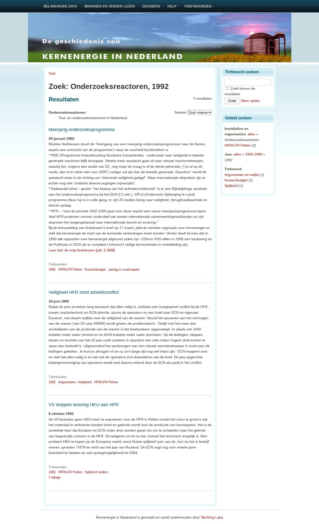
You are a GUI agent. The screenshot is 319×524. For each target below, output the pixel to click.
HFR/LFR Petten (70, 269)
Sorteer (180, 112)
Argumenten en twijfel (242, 175)
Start (52, 73)
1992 (52, 269)
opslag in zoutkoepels (124, 269)
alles (251, 134)
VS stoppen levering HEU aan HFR (84, 404)
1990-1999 (253, 154)
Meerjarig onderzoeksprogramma (82, 129)
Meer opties (250, 101)
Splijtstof (231, 186)
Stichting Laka (212, 517)
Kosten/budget (95, 269)
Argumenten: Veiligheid (74, 382)
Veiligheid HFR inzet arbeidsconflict (84, 292)
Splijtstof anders (96, 472)
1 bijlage (55, 477)
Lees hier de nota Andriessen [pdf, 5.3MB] (82, 250)
